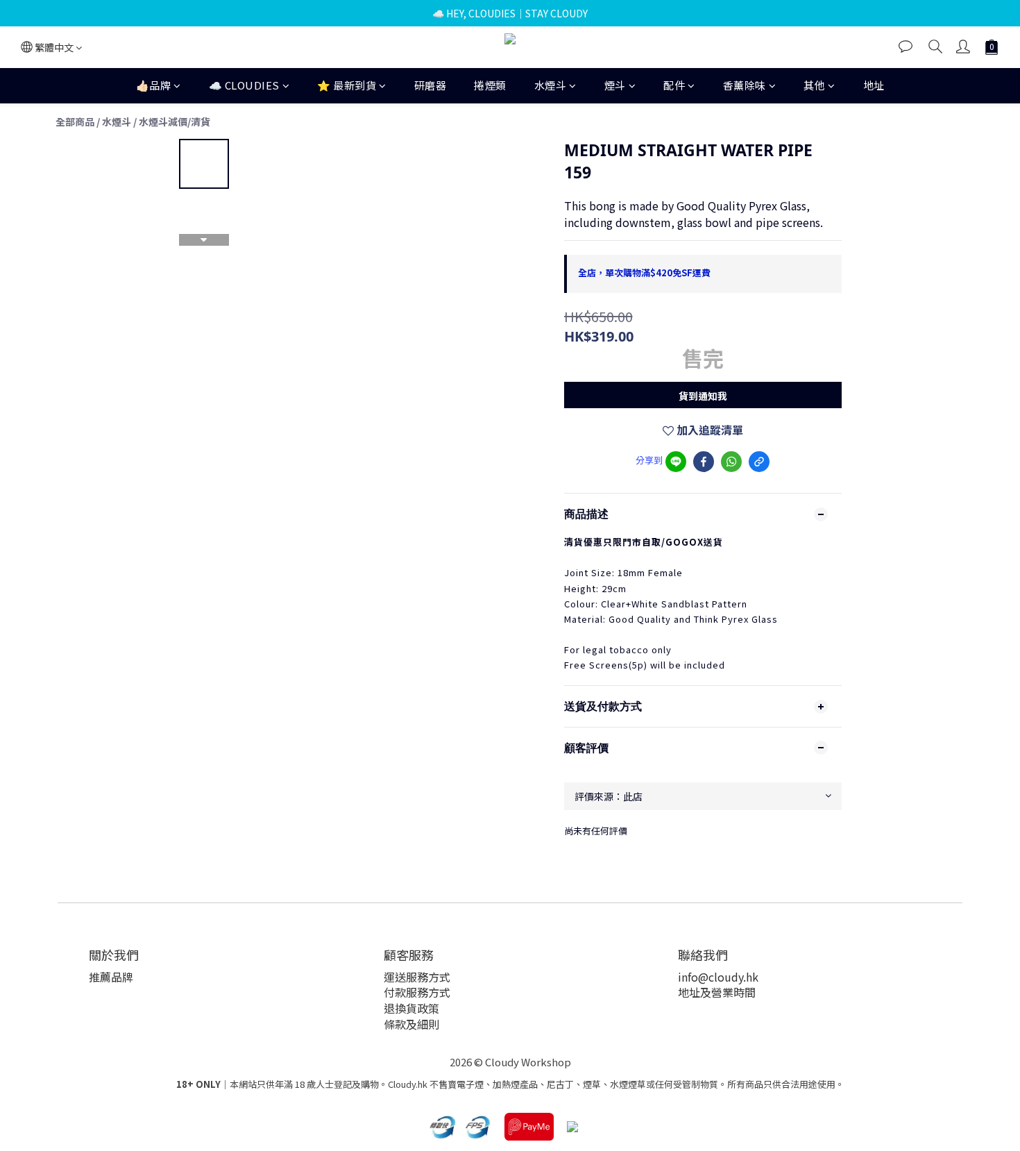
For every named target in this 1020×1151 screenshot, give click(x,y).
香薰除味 (744, 85)
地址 (874, 85)
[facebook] (703, 461)
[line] (675, 461)
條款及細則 (411, 1024)
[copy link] (759, 461)
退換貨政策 (411, 1008)
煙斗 (615, 85)
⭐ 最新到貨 (346, 85)
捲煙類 (490, 85)
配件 (674, 85)
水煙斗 (550, 85)
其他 (814, 85)
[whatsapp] (731, 461)
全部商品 (75, 121)
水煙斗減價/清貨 (174, 121)
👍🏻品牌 (153, 85)
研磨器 (430, 85)
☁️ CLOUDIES (244, 85)
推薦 (100, 976)
